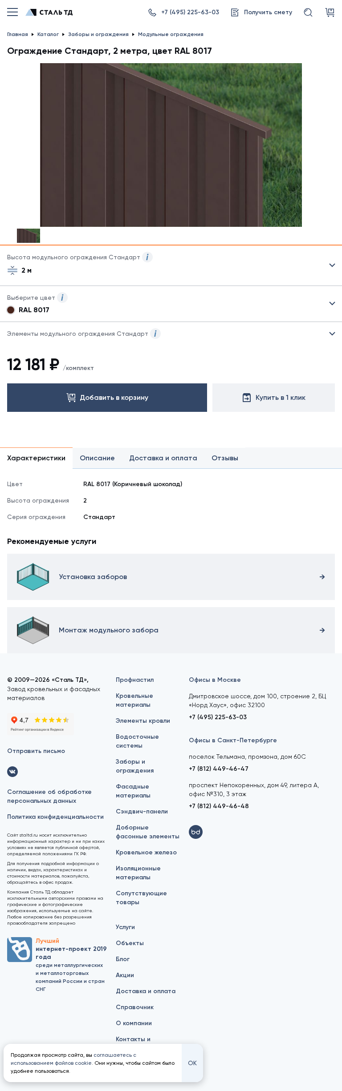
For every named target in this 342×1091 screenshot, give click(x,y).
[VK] (12, 771)
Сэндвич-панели (142, 811)
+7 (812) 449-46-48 (219, 806)
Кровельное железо (146, 852)
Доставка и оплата (145, 991)
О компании (134, 1023)
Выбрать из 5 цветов (171, 304)
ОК (192, 1063)
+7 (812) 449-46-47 (218, 769)
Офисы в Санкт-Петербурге (233, 740)
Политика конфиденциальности (55, 817)
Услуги (125, 927)
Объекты (130, 943)
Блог (123, 959)
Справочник (135, 1007)
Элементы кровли (143, 721)
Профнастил (135, 680)
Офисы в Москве (215, 680)
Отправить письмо (36, 751)
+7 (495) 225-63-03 (218, 717)
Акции (125, 975)
